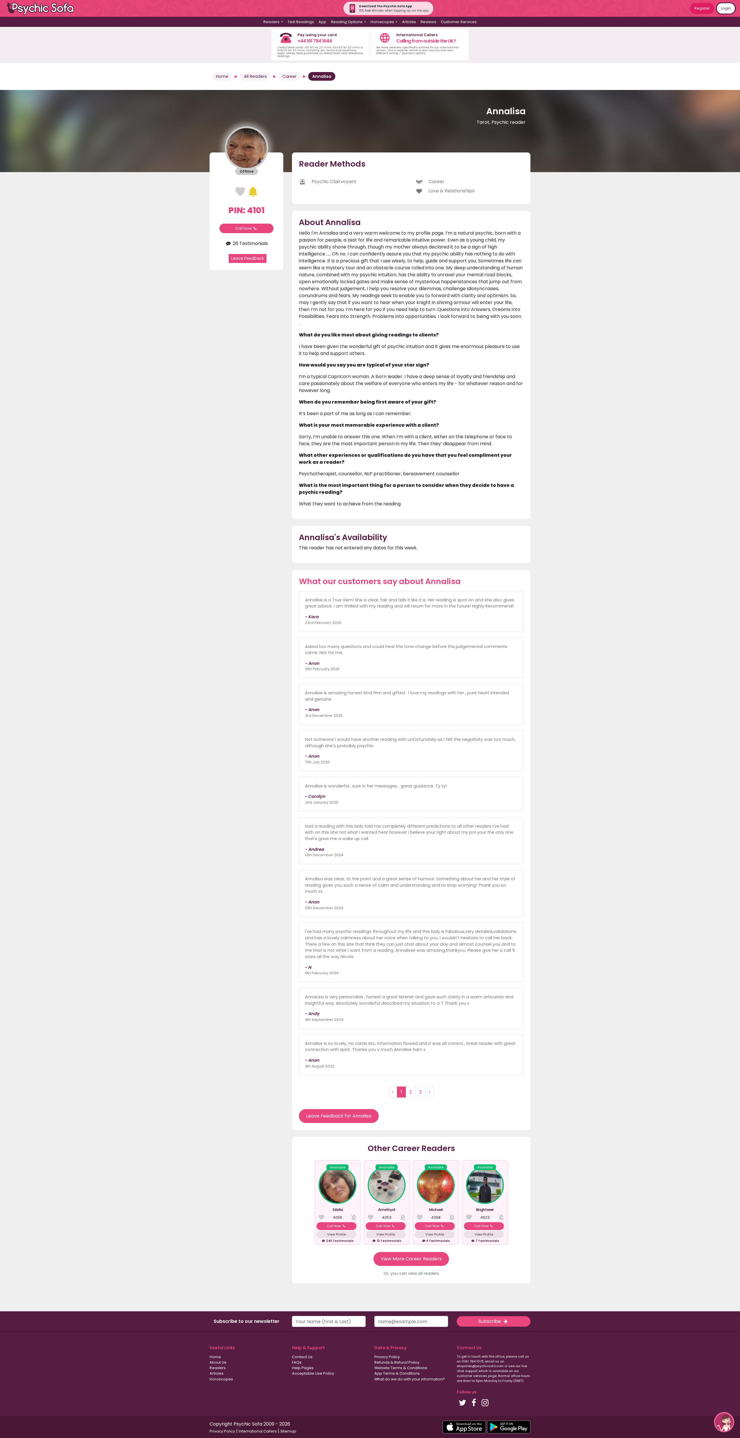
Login (726, 8)
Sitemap (288, 1431)
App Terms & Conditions (397, 1373)
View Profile (336, 1234)
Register (702, 8)
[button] (724, 1422)
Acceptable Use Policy (313, 1373)
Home (222, 76)
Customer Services (459, 21)
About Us (218, 1362)
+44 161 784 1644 (314, 41)
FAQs (296, 1362)
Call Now (244, 228)
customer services (472, 1375)
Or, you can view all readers (411, 1273)
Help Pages (303, 1367)
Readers (218, 1367)
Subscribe (490, 1321)
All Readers (255, 76)
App (322, 21)
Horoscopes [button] (383, 21)
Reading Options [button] (347, 21)
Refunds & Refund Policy (396, 1362)
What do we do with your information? (409, 1379)
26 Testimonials (250, 243)
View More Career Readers (411, 1258)
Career (289, 76)
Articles (409, 21)
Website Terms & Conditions (400, 1367)
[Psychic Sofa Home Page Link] (43, 8)
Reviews (428, 21)
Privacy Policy (387, 1356)
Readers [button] (271, 21)
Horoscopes (221, 1379)
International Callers (258, 1431)
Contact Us (302, 1356)
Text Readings (301, 21)
